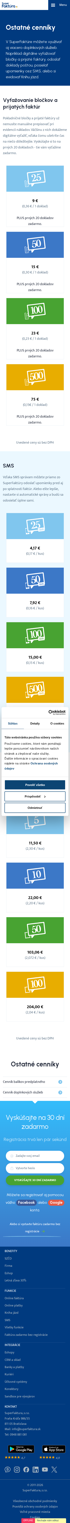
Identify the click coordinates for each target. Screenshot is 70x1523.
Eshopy (9, 1352)
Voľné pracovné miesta (35, 1512)
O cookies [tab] (57, 723)
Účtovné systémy (16, 1382)
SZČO (8, 1258)
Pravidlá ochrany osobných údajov (35, 1506)
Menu (63, 5)
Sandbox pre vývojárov (20, 1396)
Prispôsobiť (33, 796)
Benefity (11, 1251)
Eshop (9, 1273)
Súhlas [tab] (13, 723)
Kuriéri (9, 1374)
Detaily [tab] (35, 723)
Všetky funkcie (14, 1327)
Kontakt (11, 1406)
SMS (7, 1320)
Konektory (11, 1389)
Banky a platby (14, 1367)
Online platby (14, 1305)
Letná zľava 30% (15, 1280)
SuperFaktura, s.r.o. (35, 1490)
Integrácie (12, 1345)
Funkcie (10, 1291)
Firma (8, 1266)
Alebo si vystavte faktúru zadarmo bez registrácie (35, 1228)
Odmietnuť (35, 807)
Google (56, 1202)
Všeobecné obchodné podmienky (35, 1501)
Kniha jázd (11, 1312)
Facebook (26, 1202)
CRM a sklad (13, 1360)
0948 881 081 (18, 1434)
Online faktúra (14, 1298)
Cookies (35, 1517)
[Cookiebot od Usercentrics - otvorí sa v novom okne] (49, 712)
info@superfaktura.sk (26, 1429)
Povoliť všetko (35, 785)
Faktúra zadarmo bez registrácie (26, 1335)
